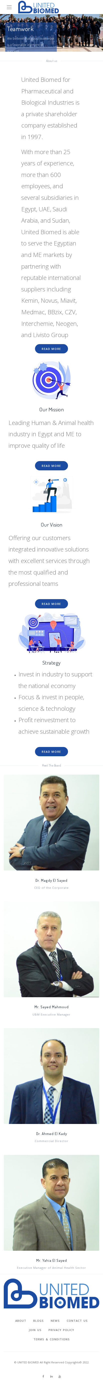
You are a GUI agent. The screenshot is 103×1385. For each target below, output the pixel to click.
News (55, 1321)
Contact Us (77, 1321)
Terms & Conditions (52, 1339)
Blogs (38, 1321)
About (20, 1321)
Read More (51, 349)
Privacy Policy (61, 1330)
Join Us (35, 1330)
